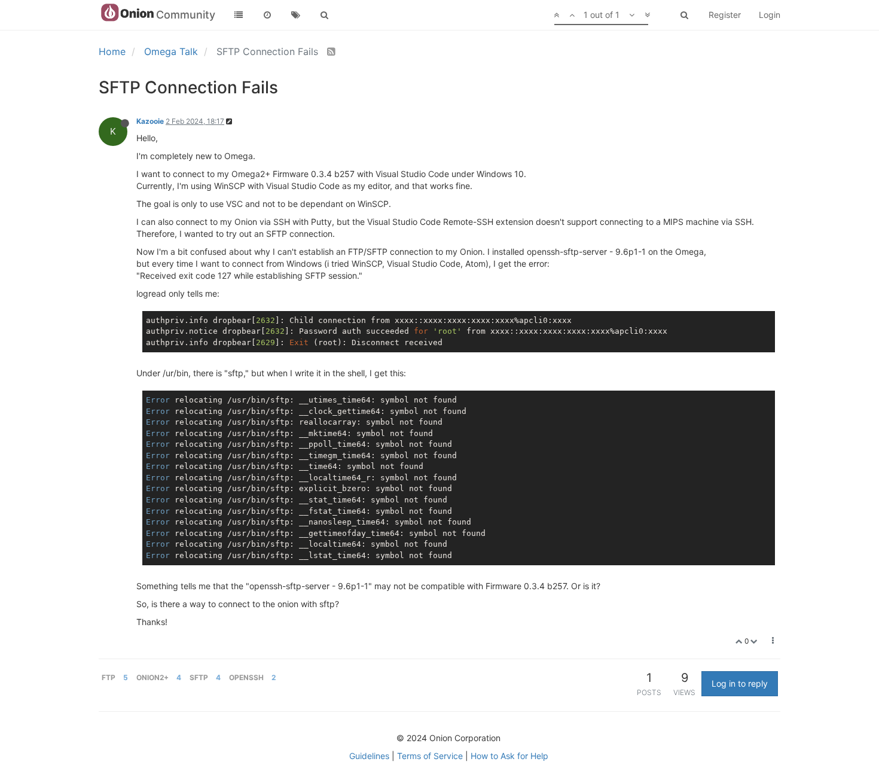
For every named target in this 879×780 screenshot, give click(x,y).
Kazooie (150, 121)
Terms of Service (430, 756)
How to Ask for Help (509, 756)
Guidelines (369, 756)
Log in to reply (740, 683)
